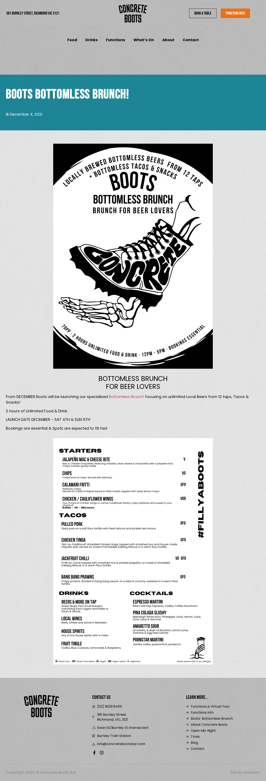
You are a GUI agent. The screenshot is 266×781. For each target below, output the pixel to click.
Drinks (91, 39)
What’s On (143, 39)
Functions (115, 39)
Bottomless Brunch (126, 396)
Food (72, 39)
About (168, 39)
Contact (191, 39)
